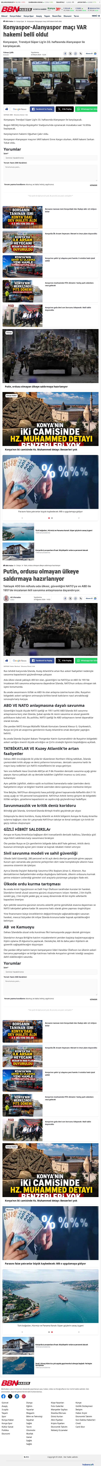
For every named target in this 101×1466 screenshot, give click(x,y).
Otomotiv (30, 1430)
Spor (4, 1416)
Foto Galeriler (57, 1406)
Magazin (30, 1413)
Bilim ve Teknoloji (34, 1416)
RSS (27, 1457)
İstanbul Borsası (58, 1413)
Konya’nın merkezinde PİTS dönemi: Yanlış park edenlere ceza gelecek (69, 284)
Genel (29, 1437)
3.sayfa (5, 1409)
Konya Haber (15, 16)
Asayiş (39, 16)
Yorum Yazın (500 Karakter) (15, 163)
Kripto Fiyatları (58, 1423)
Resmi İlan (56, 16)
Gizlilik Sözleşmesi (84, 1406)
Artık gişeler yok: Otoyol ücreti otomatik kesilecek (50, 511)
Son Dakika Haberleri (85, 1420)
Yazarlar (30, 1409)
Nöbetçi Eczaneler (59, 1430)
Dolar (67, 8)
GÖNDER (93, 185)
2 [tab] (52, 518)
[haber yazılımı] (88, 1464)
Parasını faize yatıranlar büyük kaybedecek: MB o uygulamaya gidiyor (45, 1263)
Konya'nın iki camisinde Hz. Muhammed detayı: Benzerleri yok (41, 449)
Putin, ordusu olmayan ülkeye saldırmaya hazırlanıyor (36, 386)
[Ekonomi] (50, 1233)
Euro (79, 8)
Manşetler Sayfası (59, 1409)
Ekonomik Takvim (59, 1426)
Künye (78, 1402)
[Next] (78, 517)
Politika (5, 1430)
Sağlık (29, 1423)
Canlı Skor (80, 1426)
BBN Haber (9, 21)
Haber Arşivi (81, 1413)
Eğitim (29, 1406)
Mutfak (29, 1433)
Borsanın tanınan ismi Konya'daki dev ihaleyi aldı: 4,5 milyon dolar (71, 210)
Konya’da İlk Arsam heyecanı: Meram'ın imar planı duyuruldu (71, 233)
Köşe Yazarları (57, 1402)
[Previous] (22, 517)
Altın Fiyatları (57, 1420)
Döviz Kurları (57, 1416)
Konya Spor (29, 16)
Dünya (18, 565)
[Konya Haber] (50, 418)
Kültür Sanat (7, 1426)
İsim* (6, 153)
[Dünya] (50, 356)
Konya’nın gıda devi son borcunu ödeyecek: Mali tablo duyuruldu (68, 308)
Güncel (4, 16)
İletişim (79, 1409)
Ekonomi (67, 16)
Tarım (76, 16)
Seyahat (30, 1420)
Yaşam (47, 16)
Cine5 (78, 1423)
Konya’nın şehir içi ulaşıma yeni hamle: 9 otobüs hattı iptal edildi (70, 259)
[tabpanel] (50, 488)
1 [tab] (49, 518)
